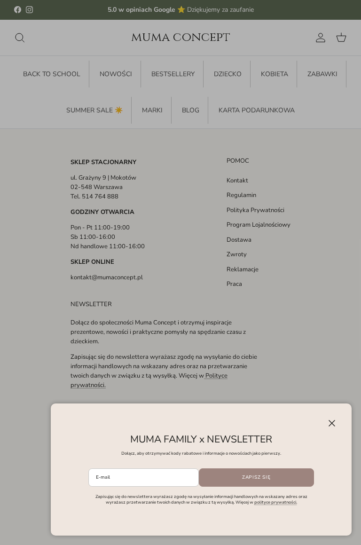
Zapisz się (256, 477)
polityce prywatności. (275, 502)
